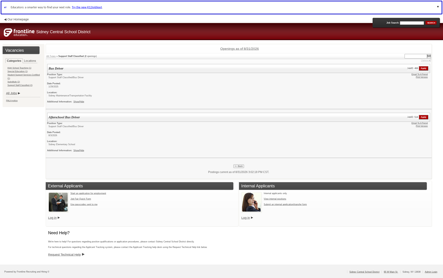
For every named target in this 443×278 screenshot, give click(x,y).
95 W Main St (391, 272)
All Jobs (11, 93)
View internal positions (275, 199)
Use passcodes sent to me (83, 204)
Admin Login (431, 272)
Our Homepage (18, 19)
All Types (51, 56)
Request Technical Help (64, 254)
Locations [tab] (30, 60)
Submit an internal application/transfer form (285, 204)
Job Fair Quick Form (80, 199)
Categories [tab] (14, 60)
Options (425, 60)
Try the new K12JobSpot (87, 7)
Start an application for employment (88, 193)
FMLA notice (12, 100)
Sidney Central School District (364, 272)
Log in (52, 217)
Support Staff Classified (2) (20, 85)
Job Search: (392, 22)
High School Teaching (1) (19, 68)
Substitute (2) (13, 82)
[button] (438, 8)
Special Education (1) (17, 71)
